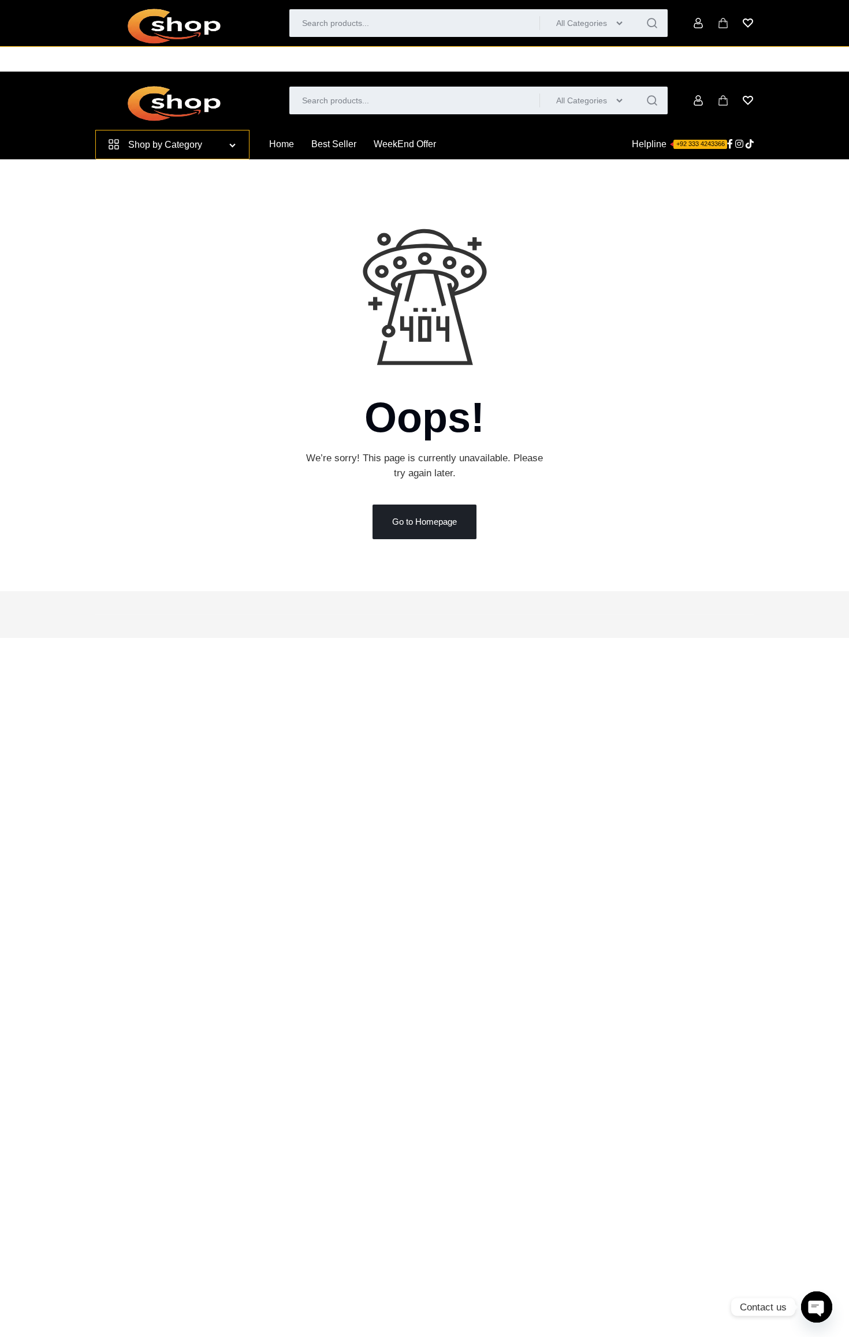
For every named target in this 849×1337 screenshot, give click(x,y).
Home (281, 144)
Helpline (678, 144)
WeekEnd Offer (405, 144)
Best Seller (333, 144)
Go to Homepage (424, 521)
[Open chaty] (816, 1307)
